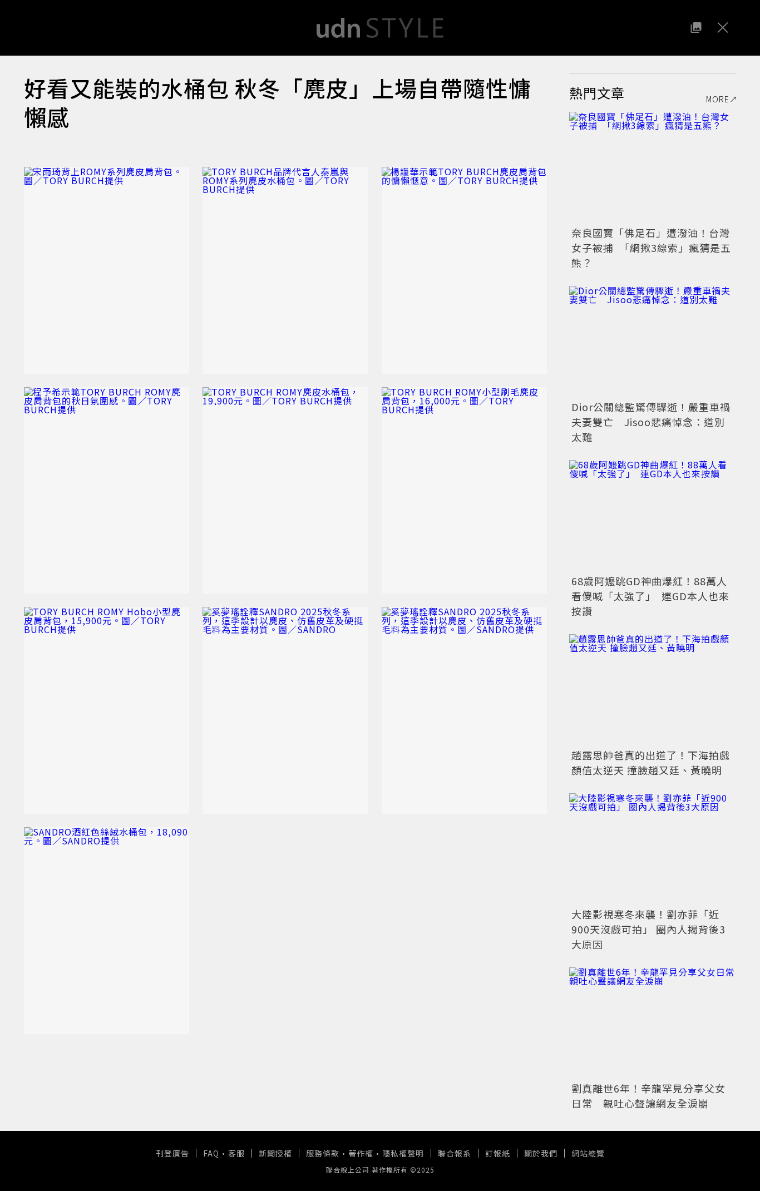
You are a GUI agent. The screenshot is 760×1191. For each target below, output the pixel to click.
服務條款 (322, 1153)
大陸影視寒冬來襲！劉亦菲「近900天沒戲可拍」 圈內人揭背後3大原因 (648, 929)
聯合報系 (454, 1153)
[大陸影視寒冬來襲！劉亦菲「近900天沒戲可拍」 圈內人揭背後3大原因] (652, 849)
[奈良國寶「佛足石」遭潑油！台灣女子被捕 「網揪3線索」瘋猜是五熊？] (652, 167)
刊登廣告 (172, 1153)
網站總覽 (588, 1153)
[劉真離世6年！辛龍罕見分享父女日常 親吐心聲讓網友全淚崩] (652, 1023)
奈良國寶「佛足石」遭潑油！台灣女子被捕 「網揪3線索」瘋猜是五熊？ (651, 247)
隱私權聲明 (403, 1153)
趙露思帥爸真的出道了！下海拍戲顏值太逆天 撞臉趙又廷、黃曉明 (650, 762)
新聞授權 (275, 1153)
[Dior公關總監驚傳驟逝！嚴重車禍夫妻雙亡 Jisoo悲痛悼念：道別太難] (652, 341)
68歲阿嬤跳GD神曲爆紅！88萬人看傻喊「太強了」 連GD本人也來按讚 (650, 596)
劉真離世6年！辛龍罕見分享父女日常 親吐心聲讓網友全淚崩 (648, 1095)
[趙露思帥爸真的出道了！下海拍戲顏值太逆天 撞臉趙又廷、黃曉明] (652, 689)
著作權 (360, 1153)
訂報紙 (497, 1153)
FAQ (211, 1153)
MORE (717, 99)
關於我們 (540, 1153)
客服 (236, 1153)
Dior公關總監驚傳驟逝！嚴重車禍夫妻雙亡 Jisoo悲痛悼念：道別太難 (651, 421)
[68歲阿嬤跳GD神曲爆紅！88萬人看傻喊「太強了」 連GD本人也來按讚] (652, 515)
